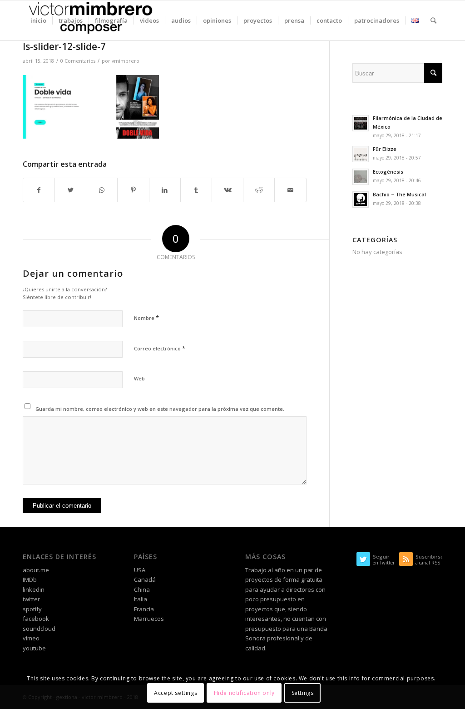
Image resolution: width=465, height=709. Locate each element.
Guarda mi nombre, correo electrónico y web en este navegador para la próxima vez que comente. (159, 408)
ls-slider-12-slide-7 (64, 46)
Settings (303, 693)
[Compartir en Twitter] (70, 190)
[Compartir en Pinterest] (133, 190)
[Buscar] (433, 20)
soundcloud (39, 628)
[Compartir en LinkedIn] (164, 190)
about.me (36, 570)
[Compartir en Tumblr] (196, 190)
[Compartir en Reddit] (258, 190)
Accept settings (175, 693)
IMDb (30, 579)
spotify (32, 609)
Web (139, 378)
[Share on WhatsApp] (101, 190)
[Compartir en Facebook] (38, 190)
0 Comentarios (77, 61)
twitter (31, 599)
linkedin (34, 589)
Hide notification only (244, 693)
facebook (36, 618)
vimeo (31, 638)
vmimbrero (125, 61)
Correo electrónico (159, 348)
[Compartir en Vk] (227, 190)
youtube (34, 648)
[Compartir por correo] (290, 190)
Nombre (146, 318)
